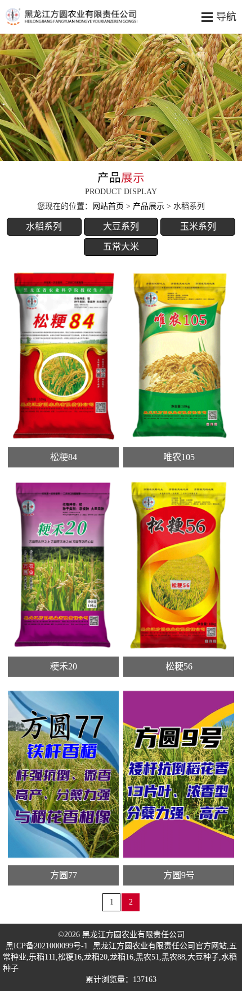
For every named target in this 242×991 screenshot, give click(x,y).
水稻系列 (44, 226)
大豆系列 (121, 226)
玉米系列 (198, 226)
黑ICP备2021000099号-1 (47, 946)
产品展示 (148, 206)
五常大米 (121, 246)
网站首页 (108, 206)
